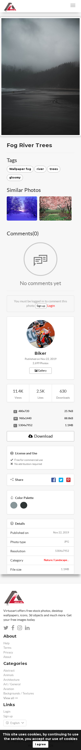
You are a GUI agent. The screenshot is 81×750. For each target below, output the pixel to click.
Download (43, 436)
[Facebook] (53, 479)
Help (6, 643)
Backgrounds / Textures (18, 693)
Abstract (9, 670)
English (15, 723)
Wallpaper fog (20, 169)
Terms (7, 647)
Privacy (8, 652)
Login (51, 305)
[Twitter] (61, 479)
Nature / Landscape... (56, 560)
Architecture (11, 679)
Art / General (11, 684)
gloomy (14, 177)
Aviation (8, 689)
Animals (8, 675)
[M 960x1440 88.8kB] (9, 418)
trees (54, 169)
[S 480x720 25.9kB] (9, 411)
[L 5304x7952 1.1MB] (9, 425)
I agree (40, 744)
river (40, 169)
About (7, 657)
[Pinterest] (68, 479)
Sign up (41, 305)
